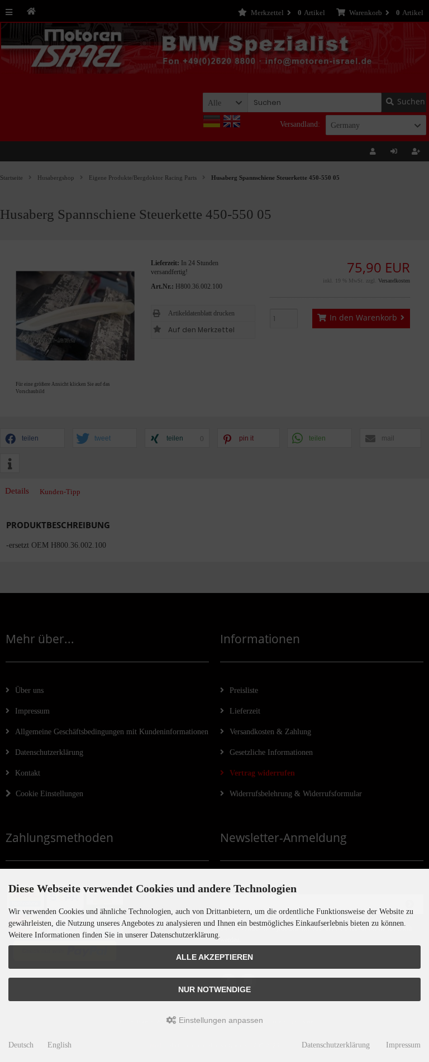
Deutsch (21, 1045)
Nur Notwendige (214, 989)
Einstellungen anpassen (220, 1020)
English (59, 1045)
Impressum (403, 1045)
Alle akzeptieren (214, 957)
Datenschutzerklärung (336, 1045)
